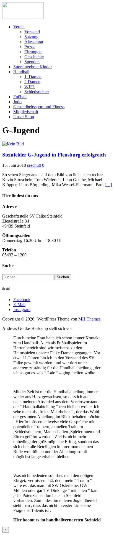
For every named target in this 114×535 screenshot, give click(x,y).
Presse (29, 46)
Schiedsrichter (36, 91)
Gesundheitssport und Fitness (38, 106)
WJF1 (29, 86)
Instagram (21, 309)
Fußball (20, 96)
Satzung (31, 36)
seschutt (34, 165)
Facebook (21, 299)
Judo (17, 101)
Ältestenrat (33, 41)
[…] (108, 184)
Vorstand (32, 31)
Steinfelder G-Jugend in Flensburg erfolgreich (54, 155)
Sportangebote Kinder (32, 66)
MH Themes (89, 319)
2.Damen (32, 81)
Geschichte (34, 56)
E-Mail (19, 304)
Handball (21, 71)
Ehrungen (33, 51)
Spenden (32, 61)
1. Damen (33, 76)
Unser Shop (23, 116)
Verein (19, 26)
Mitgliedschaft (25, 111)
